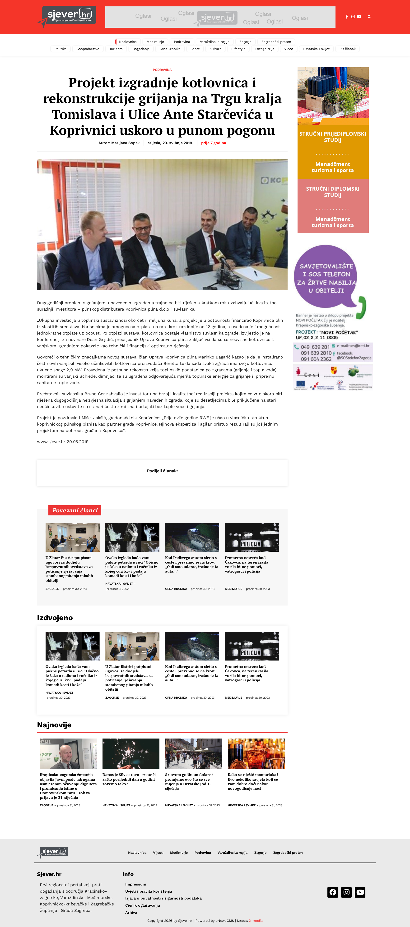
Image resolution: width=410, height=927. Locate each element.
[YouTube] (359, 17)
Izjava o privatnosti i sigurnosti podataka (163, 898)
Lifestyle (238, 49)
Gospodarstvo (87, 49)
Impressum (135, 884)
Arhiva (131, 912)
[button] (369, 17)
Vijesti (158, 852)
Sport (195, 49)
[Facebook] (347, 17)
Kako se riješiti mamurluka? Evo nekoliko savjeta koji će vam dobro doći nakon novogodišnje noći (253, 781)
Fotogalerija (264, 49)
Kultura (215, 49)
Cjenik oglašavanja (142, 905)
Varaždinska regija (214, 42)
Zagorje (245, 42)
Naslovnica (128, 42)
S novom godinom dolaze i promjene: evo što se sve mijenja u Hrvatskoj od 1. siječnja (189, 781)
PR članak (348, 49)
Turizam (116, 49)
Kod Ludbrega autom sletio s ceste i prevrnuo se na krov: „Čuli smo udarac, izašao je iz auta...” (191, 564)
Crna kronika (169, 49)
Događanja (141, 49)
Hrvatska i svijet (316, 49)
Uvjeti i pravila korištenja (148, 891)
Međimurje (155, 42)
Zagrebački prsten (276, 42)
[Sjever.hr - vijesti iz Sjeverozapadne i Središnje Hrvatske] (66, 17)
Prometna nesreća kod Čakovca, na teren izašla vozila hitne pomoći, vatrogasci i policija (246, 564)
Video (288, 49)
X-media (256, 920)
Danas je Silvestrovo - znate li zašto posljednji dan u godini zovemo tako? (129, 779)
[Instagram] (353, 17)
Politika (61, 49)
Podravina (182, 42)
